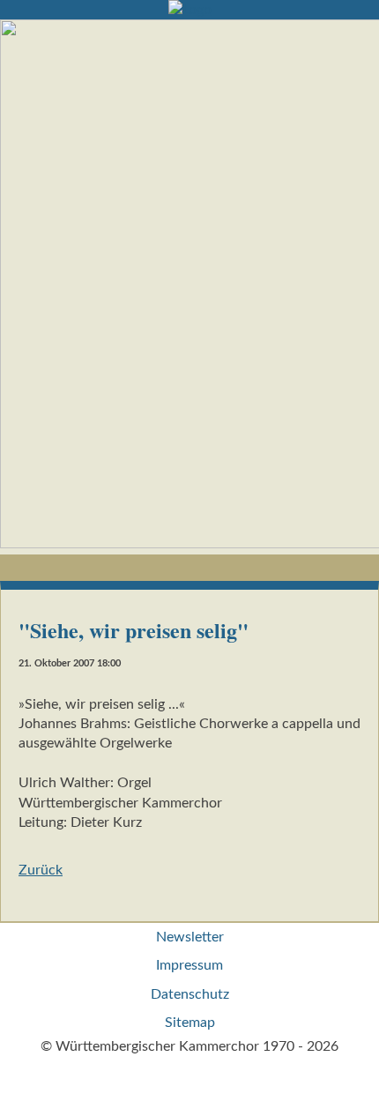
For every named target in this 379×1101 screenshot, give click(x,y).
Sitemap (190, 1022)
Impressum (189, 965)
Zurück (41, 870)
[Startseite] (190, 10)
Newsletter (190, 937)
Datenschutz (190, 994)
